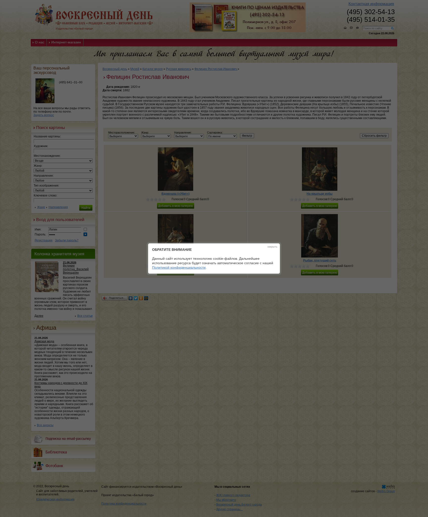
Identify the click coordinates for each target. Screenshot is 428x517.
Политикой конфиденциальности (179, 267)
